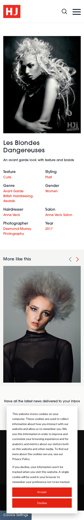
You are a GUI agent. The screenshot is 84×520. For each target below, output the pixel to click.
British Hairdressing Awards (18, 199)
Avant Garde (13, 191)
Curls (7, 177)
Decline (42, 503)
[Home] (11, 11)
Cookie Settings (15, 515)
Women (51, 191)
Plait (48, 177)
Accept (42, 492)
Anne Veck (11, 215)
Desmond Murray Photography (17, 231)
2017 (49, 229)
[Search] (64, 11)
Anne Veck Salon (58, 215)
